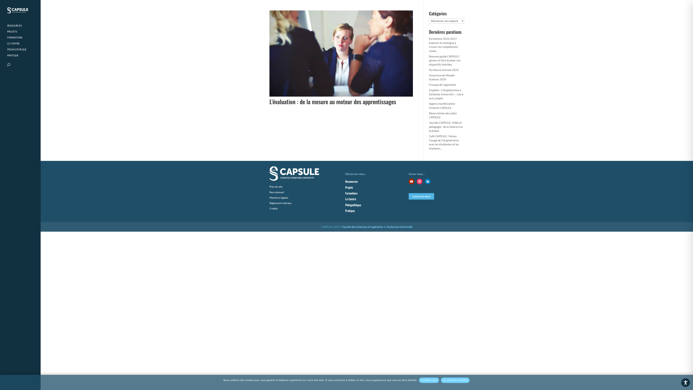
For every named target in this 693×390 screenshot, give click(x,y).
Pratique (13, 55)
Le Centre (13, 43)
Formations (14, 37)
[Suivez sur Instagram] (419, 181)
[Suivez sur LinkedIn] (428, 181)
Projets (12, 31)
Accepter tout (429, 380)
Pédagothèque (17, 49)
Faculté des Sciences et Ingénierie (362, 226)
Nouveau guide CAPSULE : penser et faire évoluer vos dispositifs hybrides (445, 60)
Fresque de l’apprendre (442, 84)
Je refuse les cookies (455, 380)
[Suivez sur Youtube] (411, 181)
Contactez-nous (421, 196)
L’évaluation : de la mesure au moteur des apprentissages (332, 101)
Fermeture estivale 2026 (444, 70)
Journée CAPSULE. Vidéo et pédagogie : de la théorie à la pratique (446, 126)
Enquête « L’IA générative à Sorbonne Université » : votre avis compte (446, 94)
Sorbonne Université (399, 226)
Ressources (14, 25)
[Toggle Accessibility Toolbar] (685, 382)
